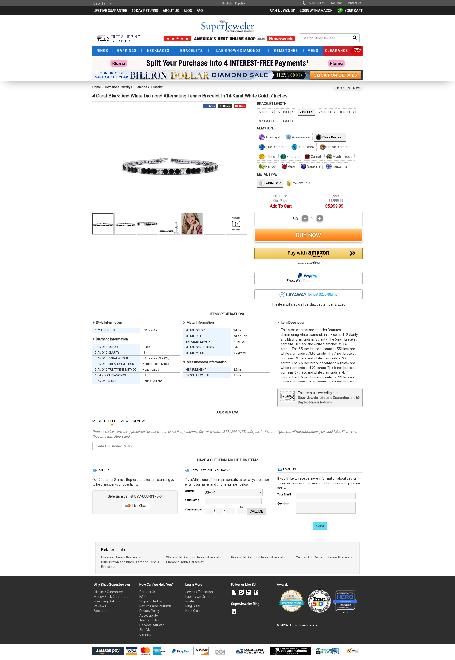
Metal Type (267, 174)
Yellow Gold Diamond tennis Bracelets (324, 557)
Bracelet (157, 87)
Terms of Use (149, 620)
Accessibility (148, 615)
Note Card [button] (192, 611)
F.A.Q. (143, 596)
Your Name (192, 499)
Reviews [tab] (140, 421)
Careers (145, 634)
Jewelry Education (199, 592)
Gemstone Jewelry (117, 87)
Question (283, 503)
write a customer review (114, 446)
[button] (308, 257)
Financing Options (107, 601)
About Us (100, 611)
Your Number (193, 509)
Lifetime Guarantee (108, 592)
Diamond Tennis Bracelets (120, 557)
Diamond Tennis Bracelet (185, 562)
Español (240, 3)
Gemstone (266, 128)
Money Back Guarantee (111, 596)
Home (96, 87)
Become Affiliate (151, 625)
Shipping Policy (150, 601)
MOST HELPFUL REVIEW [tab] (110, 421)
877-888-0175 (316, 3)
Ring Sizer (192, 606)
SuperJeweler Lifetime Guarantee (323, 397)
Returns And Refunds (155, 606)
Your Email (284, 494)
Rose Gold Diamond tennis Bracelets (258, 557)
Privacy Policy (149, 611)
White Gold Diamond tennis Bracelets (193, 557)
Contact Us (147, 592)
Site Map (146, 630)
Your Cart (352, 11)
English (227, 3)
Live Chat (139, 506)
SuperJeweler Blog (245, 604)
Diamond (141, 87)
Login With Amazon (316, 11)
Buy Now (308, 235)
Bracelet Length (271, 104)
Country (189, 490)
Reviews (100, 606)
